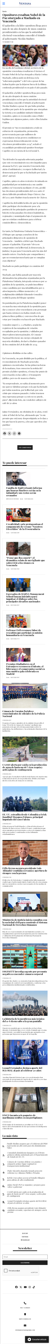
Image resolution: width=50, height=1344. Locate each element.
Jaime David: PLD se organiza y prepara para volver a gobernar (26, 1185)
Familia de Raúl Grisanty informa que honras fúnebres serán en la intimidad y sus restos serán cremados (24, 491)
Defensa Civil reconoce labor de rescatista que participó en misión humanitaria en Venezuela (24, 633)
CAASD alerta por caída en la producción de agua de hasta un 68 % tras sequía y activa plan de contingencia (24, 767)
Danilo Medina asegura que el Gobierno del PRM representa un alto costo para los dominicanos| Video (27, 1145)
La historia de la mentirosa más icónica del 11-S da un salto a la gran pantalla (23, 1020)
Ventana (25, 1237)
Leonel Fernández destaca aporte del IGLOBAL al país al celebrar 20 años (22, 1069)
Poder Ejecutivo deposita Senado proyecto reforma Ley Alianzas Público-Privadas (24, 1171)
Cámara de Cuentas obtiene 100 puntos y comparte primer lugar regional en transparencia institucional (24, 1163)
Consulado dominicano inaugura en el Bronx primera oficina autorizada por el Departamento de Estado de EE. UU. (27, 1154)
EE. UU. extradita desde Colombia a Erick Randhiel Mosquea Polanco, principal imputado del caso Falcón (24, 817)
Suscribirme (25, 1263)
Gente (4, 11)
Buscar (25, 1233)
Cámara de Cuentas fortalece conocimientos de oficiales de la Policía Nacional (23, 714)
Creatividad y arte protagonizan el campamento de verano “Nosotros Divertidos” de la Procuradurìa (24, 527)
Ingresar (26, 1240)
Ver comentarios (25, 447)
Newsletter (25, 1248)
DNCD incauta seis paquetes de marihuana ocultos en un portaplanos (22, 1116)
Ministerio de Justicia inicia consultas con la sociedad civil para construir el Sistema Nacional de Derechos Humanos (24, 922)
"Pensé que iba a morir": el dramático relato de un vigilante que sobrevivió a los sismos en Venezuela (25, 561)
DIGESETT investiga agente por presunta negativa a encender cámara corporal (24, 973)
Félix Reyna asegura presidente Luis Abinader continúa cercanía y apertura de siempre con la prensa (24, 871)
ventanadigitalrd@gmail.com (25, 1330)
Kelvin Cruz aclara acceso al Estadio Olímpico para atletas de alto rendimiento (26, 1178)
